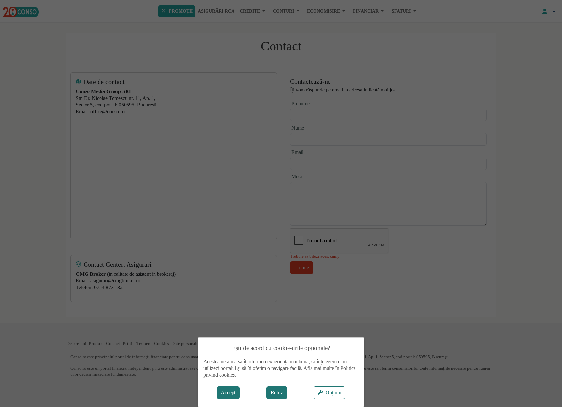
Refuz (277, 392)
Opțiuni (333, 392)
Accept (228, 392)
